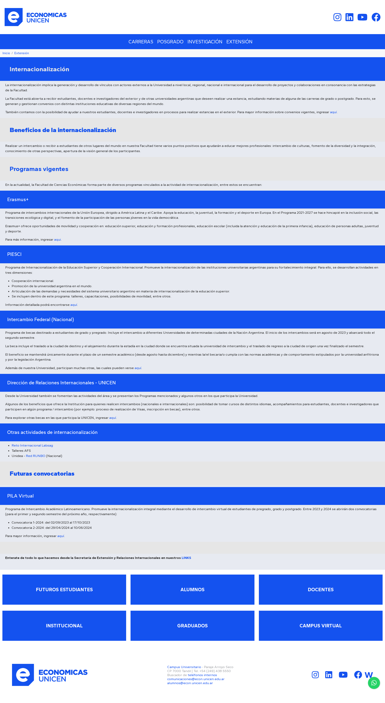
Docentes (321, 589)
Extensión (239, 42)
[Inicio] (36, 17)
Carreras (141, 42)
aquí (333, 112)
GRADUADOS (192, 626)
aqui (57, 239)
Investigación (204, 42)
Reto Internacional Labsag (32, 445)
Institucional (64, 626)
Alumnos (192, 589)
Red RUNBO (35, 456)
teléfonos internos (202, 675)
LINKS (186, 558)
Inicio (6, 53)
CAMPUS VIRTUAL (321, 626)
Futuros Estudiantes (64, 589)
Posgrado (170, 42)
